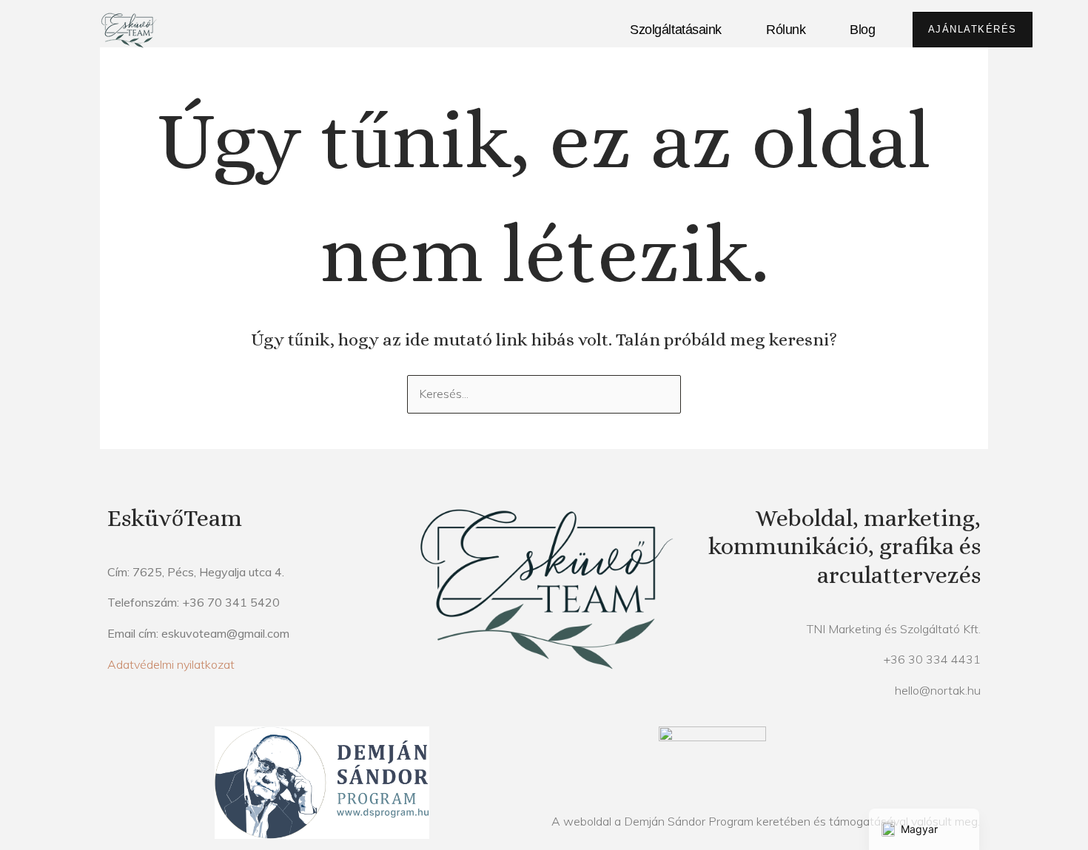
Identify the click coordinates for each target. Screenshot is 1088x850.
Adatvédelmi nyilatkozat (171, 664)
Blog (862, 29)
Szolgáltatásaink (676, 29)
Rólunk (785, 29)
